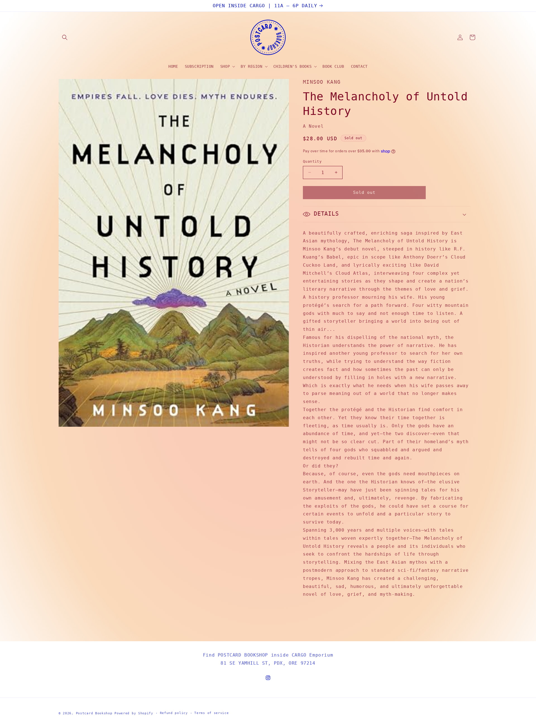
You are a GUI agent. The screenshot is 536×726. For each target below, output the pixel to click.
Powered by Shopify (133, 713)
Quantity (312, 161)
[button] (65, 37)
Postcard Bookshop (94, 713)
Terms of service (211, 713)
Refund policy (174, 713)
